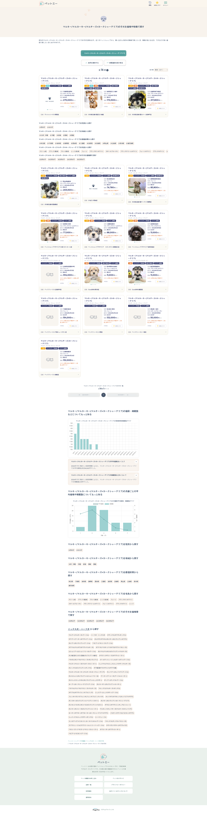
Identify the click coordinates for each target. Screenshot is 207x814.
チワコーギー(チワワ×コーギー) (110, 729)
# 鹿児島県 (129, 143)
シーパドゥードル (100, 717)
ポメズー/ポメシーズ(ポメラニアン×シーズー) (83, 709)
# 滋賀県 (90, 143)
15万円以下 (61, 159)
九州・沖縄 (72, 564)
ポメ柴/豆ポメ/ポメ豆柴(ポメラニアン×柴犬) (83, 655)
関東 (89, 564)
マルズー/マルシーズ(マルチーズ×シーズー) (82, 664)
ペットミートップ (73, 741)
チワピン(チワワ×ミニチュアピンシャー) (117, 705)
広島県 (130, 581)
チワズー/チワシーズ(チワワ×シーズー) (111, 655)
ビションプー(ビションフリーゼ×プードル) (82, 651)
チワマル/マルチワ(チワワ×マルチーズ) (81, 647)
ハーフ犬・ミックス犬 (98, 635)
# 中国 (52, 135)
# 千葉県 (50, 143)
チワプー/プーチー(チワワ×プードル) (80, 639)
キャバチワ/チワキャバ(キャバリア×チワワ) (119, 696)
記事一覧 (88, 785)
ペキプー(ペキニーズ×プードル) (102, 643)
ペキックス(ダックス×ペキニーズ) (115, 721)
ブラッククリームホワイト (129, 151)
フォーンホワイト (145, 151)
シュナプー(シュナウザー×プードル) (106, 692)
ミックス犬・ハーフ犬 (78, 629)
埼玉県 (71, 581)
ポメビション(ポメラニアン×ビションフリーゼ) (83, 676)
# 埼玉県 (42, 143)
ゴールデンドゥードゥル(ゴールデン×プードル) (115, 660)
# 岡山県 (105, 143)
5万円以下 (43, 159)
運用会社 (88, 797)
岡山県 (123, 581)
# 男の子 (42, 127)
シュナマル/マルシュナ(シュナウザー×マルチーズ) (114, 664)
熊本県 (136, 581)
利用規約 (88, 791)
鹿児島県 (71, 585)
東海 (84, 564)
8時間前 (62, 240)
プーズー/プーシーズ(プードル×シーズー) (114, 676)
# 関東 (65, 135)
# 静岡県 (66, 143)
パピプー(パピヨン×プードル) (78, 733)
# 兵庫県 (97, 143)
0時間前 (62, 106)
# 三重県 (82, 143)
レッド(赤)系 (75, 151)
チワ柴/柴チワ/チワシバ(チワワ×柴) (105, 668)
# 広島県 (113, 143)
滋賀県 (110, 581)
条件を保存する (93, 63)
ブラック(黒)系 (53, 151)
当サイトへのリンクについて (118, 791)
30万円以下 (81, 159)
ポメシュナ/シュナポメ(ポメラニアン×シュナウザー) (85, 680)
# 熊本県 (121, 143)
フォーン (84, 151)
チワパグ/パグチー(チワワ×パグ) (116, 725)
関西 (94, 564)
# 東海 (59, 135)
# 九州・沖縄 (44, 135)
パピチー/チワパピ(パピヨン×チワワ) (122, 713)
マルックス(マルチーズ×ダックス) (109, 688)
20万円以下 (71, 159)
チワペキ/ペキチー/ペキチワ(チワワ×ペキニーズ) (111, 647)
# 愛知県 (74, 143)
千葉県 (77, 581)
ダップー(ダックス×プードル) (113, 680)
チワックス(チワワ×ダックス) (116, 635)
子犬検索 (82, 741)
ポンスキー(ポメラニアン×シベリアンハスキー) (83, 701)
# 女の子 (50, 127)
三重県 (103, 581)
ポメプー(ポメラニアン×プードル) (79, 643)
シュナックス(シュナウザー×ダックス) (81, 717)
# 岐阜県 (58, 143)
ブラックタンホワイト (96, 151)
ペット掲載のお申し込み (88, 778)
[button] (47, 109)
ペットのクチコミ (118, 778)
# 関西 (72, 135)
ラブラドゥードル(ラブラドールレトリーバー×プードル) (86, 725)
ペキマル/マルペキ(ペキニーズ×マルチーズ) (82, 688)
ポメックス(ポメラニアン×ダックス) (80, 668)
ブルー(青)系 (65, 151)
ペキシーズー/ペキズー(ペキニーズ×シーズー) (83, 729)
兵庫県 (116, 581)
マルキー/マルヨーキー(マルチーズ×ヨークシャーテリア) (87, 672)
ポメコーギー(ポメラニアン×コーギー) (109, 684)
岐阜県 (84, 581)
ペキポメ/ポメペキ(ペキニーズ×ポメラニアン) (83, 660)
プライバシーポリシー (118, 785)
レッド (131, 604)
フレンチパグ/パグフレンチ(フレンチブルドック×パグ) (86, 696)
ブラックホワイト (158, 151)
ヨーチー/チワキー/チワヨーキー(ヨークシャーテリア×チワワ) (88, 713)
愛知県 (97, 581)
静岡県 (90, 581)
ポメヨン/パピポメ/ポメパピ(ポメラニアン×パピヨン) (86, 705)
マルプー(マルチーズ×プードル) (79, 635)
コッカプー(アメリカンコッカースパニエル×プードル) (86, 721)
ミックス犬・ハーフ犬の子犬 (95, 741)
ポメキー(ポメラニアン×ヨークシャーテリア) (115, 701)
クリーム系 (43, 151)
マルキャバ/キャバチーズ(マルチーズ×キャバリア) (116, 709)
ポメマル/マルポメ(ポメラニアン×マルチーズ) (112, 651)
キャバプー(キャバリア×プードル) (117, 672)
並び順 (152, 70)
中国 (79, 564)
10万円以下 (52, 159)
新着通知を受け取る (116, 63)
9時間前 (106, 281)
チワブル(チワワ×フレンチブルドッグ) (81, 692)
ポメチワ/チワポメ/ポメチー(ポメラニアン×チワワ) (111, 639)
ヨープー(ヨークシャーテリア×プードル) (81, 684)
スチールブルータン (112, 151)
